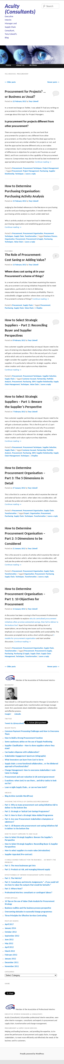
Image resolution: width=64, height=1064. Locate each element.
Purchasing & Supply (22, 654)
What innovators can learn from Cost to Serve (24, 760)
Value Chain (18, 242)
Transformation (31, 236)
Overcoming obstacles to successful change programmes (28, 912)
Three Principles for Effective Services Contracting (26, 916)
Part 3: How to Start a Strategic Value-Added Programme (29, 815)
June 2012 (9, 940)
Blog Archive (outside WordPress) (19, 796)
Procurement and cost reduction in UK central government (30, 777)
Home (8, 65)
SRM (34, 382)
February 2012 (11, 955)
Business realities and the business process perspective (28, 908)
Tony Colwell (33, 101)
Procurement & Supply (34, 239)
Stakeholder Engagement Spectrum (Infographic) (25, 756)
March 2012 (10, 951)
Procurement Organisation (33, 233)
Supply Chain (19, 236)
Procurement (17, 168)
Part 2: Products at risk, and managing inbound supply (27, 870)
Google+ (8, 714)
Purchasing (44, 171)
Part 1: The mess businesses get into (20, 866)
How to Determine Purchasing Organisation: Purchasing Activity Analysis (24, 191)
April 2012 (9, 947)
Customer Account (29, 379)
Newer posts (53, 82)
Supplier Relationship (45, 382)
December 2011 (11, 963)
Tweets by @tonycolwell (14, 723)
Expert (26, 513)
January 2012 (10, 959)
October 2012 (11, 932)
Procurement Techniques (32, 168)
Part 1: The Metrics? (13, 878)
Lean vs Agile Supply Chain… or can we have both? (26, 787)
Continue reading (43, 162)
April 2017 (9, 924)
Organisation (10, 239)
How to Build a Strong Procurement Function (24, 738)
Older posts (10, 82)
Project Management (51, 168)
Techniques (19, 174)
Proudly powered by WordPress (32, 1054)
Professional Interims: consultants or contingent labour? (28, 893)
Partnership (41, 379)
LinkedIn (17, 714)
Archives (33, 65)
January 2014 (10, 928)
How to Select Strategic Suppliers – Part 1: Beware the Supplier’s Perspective (23, 402)
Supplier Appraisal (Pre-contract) (18, 855)
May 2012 (9, 944)
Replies (38, 308)
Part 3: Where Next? (14, 889)
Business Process (50, 236)
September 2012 (12, 936)
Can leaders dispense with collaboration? (22, 752)
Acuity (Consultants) (20, 9)
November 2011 (12, 966)
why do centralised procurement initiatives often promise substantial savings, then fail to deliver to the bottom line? (31, 622)
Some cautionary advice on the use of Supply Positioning (28, 742)
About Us (20, 65)
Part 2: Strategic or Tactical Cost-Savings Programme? (27, 812)
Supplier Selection (49, 376)
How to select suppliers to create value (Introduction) (27, 851)
